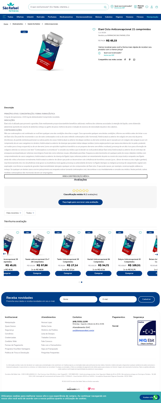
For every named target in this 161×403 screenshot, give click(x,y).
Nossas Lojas (141, 7)
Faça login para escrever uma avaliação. (80, 202)
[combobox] (68, 7)
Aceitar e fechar (149, 397)
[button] (121, 7)
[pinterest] (131, 60)
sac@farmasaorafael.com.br (83, 330)
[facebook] (126, 60)
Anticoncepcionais (51, 24)
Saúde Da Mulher (34, 24)
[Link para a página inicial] (6, 24)
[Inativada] (147, 333)
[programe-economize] (51, 355)
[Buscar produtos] (105, 7)
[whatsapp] (135, 60)
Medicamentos (18, 24)
